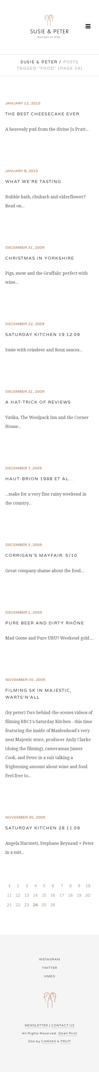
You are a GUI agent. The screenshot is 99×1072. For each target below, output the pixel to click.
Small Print (67, 1033)
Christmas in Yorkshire (39, 258)
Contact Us (62, 1025)
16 (52, 895)
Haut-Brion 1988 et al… (39, 479)
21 (9, 905)
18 (70, 895)
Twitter (49, 968)
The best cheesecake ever (42, 114)
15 (44, 895)
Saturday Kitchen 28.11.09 (42, 828)
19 (79, 895)
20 (87, 895)
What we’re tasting (33, 181)
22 (18, 905)
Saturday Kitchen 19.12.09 (42, 334)
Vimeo (49, 976)
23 (26, 905)
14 (35, 895)
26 (52, 905)
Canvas (48, 1041)
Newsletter (36, 1025)
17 (61, 895)
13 (26, 895)
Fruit (66, 1041)
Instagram (49, 959)
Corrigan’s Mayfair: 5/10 (41, 555)
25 (44, 905)
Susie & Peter (39, 62)
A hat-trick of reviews (38, 402)
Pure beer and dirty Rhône (44, 623)
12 (18, 895)
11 (9, 895)
